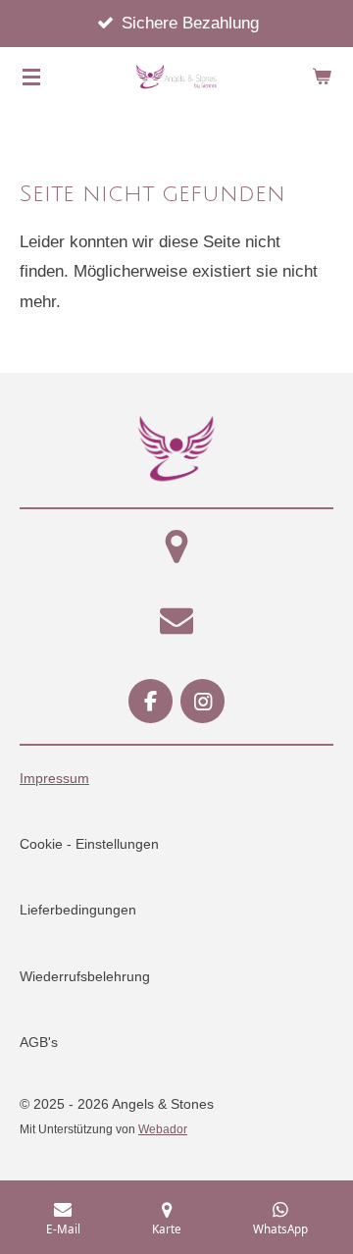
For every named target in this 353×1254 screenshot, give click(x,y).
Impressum (54, 778)
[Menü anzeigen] (31, 76)
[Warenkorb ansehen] (321, 76)
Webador (162, 1129)
